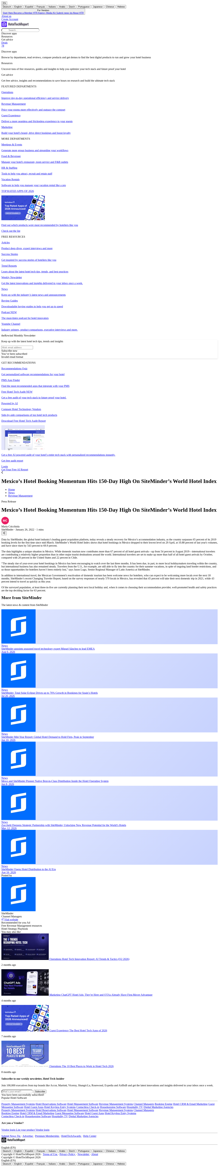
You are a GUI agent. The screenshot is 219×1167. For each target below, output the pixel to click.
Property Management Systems (18, 1104)
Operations (55, 959)
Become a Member (23, 13)
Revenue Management (20, 495)
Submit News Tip (11, 1136)
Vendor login (8, 1129)
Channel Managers (144, 1104)
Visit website (11, 919)
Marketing (55, 994)
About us (6, 16)
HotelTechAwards (71, 1136)
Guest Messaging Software (69, 1113)
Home (11, 489)
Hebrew (121, 6)
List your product (25, 1129)
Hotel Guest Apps (33, 1107)
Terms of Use (50, 1154)
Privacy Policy (68, 1154)
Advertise (28, 1136)
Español (29, 6)
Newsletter (84, 1154)
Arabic (62, 6)
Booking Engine (163, 1104)
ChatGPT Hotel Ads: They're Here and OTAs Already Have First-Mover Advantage (106, 994)
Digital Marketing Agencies (158, 1107)
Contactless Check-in (87, 1107)
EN (4, 3)
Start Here (8, 13)
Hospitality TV (135, 1107)
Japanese (97, 6)
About (94, 1154)
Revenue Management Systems (116, 1104)
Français (41, 6)
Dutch (72, 6)
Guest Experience (59, 1030)
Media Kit (51, 13)
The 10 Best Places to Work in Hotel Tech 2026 (88, 1066)
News (11, 492)
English (18, 6)
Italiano (52, 6)
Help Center (89, 1136)
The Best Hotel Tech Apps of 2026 (88, 1030)
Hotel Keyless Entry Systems (60, 1107)
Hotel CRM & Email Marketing (190, 1104)
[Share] (4, 533)
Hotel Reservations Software (51, 1104)
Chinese (110, 6)
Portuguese (83, 6)
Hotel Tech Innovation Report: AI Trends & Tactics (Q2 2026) (95, 959)
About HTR (78, 13)
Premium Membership (47, 1136)
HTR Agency (39, 13)
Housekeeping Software (113, 1107)
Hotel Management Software (82, 1104)
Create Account (9, 19)
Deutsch (7, 6)
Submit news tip (64, 13)
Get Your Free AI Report (14, 469)
